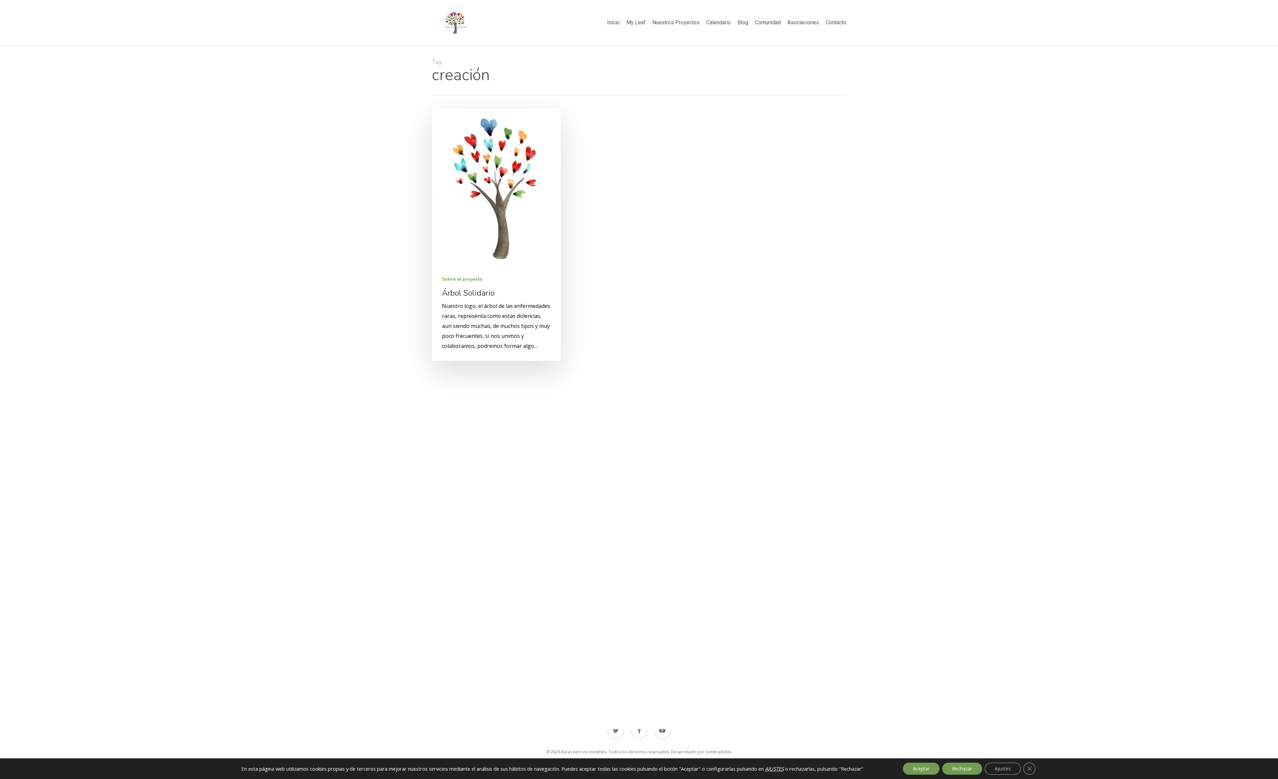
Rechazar (962, 768)
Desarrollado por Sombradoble (701, 752)
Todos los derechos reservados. (639, 752)
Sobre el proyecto (462, 279)
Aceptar (921, 768)
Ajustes (1003, 768)
